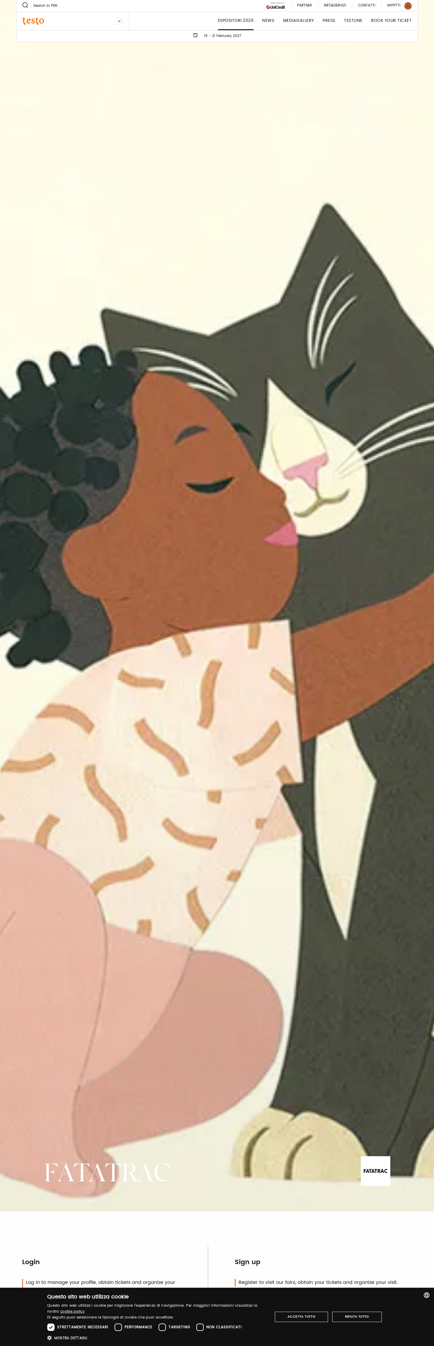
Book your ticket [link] (391, 21)
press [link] (329, 21)
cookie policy (72, 1311)
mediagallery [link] (298, 21)
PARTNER (304, 5)
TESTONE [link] (353, 21)
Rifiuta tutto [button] (357, 1316)
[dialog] (217, 1317)
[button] (156, 1338)
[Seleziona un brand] (119, 21)
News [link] (268, 21)
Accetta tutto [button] (301, 1316)
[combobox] (427, 1295)
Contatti (366, 5)
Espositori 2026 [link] (236, 21)
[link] (395, 5)
